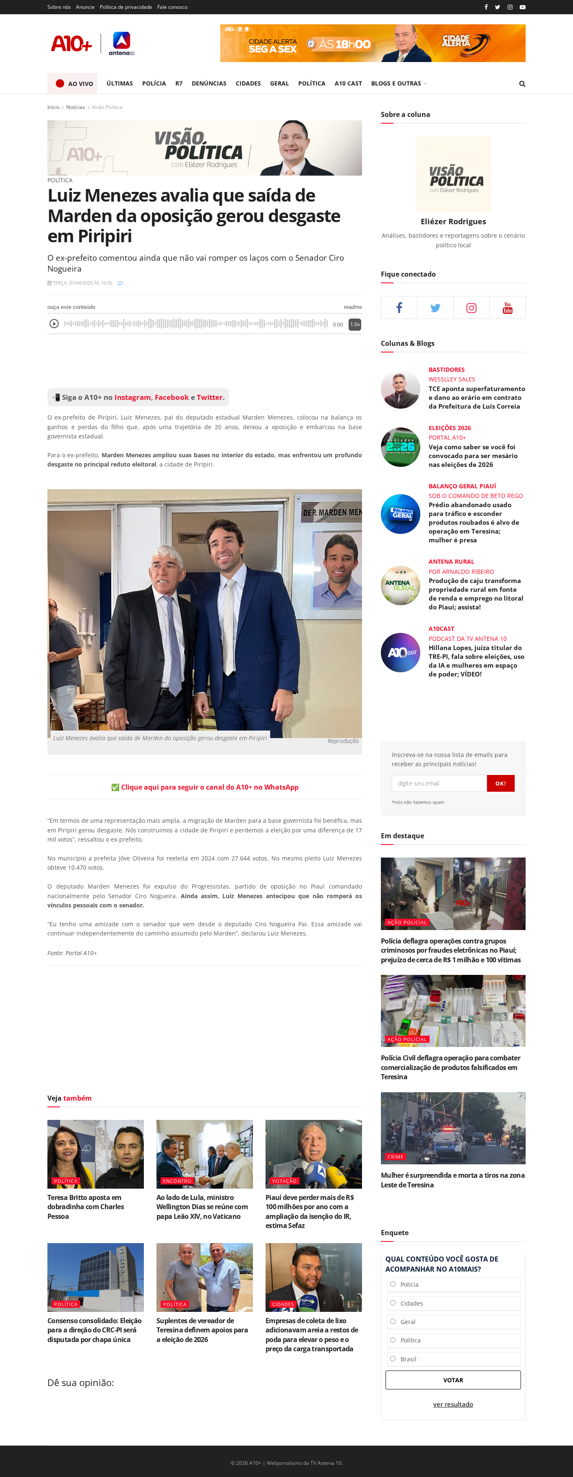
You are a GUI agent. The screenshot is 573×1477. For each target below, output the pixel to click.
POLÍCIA (154, 83)
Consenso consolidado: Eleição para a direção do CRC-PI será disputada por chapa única (94, 1330)
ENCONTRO (177, 1181)
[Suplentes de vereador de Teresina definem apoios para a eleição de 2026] (204, 1277)
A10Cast (441, 628)
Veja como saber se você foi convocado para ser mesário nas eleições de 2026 (473, 456)
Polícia (407, 1284)
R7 (178, 83)
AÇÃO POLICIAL (407, 922)
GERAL (279, 83)
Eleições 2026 (450, 428)
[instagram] (510, 7)
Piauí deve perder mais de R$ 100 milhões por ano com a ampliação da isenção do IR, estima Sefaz (310, 1211)
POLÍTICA (312, 83)
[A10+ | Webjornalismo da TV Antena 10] (93, 43)
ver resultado (453, 1404)
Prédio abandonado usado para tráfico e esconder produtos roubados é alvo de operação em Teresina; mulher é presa (474, 522)
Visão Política (107, 107)
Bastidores (447, 369)
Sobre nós (59, 6)
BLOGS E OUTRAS (396, 83)
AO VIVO (80, 84)
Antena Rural (451, 561)
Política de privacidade (126, 6)
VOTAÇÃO (284, 1181)
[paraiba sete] (373, 43)
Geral (406, 1322)
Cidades (409, 1303)
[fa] (508, 307)
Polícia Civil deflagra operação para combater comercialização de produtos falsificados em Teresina (450, 1067)
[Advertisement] (204, 361)
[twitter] (497, 7)
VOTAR (453, 1380)
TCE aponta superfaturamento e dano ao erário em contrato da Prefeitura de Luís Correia (477, 397)
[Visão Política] (204, 147)
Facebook (172, 397)
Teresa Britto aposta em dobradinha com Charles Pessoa (85, 1207)
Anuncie (85, 6)
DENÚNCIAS (209, 83)
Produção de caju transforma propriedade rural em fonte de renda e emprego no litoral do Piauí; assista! (476, 593)
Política (408, 1340)
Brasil (406, 1359)
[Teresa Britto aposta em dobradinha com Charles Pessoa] (95, 1154)
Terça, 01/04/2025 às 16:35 (82, 283)
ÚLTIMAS (120, 83)
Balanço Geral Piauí (462, 486)
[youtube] (523, 7)
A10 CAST (348, 83)
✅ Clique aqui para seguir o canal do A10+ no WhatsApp (205, 787)
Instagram (132, 397)
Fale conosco (172, 6)
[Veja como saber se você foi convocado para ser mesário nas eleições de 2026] (400, 447)
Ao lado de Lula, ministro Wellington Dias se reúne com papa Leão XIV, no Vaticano (202, 1207)
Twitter (210, 397)
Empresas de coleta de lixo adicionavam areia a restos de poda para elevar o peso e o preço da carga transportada (312, 1334)
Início (53, 107)
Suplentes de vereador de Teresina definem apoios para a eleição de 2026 (202, 1330)
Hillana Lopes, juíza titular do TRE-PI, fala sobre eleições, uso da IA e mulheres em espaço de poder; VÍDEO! (476, 660)
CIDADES (248, 83)
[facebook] (399, 307)
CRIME (396, 1156)
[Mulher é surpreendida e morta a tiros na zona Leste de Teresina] (453, 1128)
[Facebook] (486, 7)
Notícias (75, 107)
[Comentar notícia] (120, 283)
